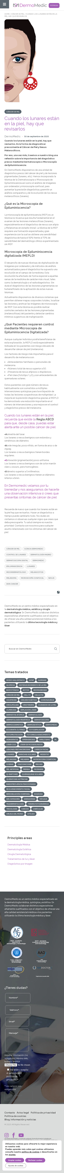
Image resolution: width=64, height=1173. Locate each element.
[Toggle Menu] (4, 4)
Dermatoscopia (41, 720)
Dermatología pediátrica (18, 720)
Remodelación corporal (18, 794)
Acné (31, 680)
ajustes (12, 1154)
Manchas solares (27, 754)
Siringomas (29, 799)
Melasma (25, 759)
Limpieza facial (41, 749)
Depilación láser (28, 710)
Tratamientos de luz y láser (21, 859)
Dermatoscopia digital (17, 560)
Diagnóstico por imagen (19, 863)
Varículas (38, 809)
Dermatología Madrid (41, 555)
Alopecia (10, 685)
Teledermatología (15, 804)
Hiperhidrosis (28, 740)
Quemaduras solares (32, 774)
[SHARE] (57, 592)
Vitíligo (31, 814)
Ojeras (9, 764)
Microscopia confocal (44, 759)
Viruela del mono (14, 814)
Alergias (42, 680)
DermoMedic (12, 136)
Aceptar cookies (14, 1160)
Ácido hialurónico (15, 680)
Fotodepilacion (36, 730)
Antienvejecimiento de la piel (33, 685)
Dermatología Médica (18, 844)
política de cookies (30, 1151)
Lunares (31, 566)
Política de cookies (15, 1116)
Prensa (26, 769)
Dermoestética (34, 725)
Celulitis (39, 695)
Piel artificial (12, 769)
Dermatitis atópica (15, 715)
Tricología (11, 809)
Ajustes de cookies (15, 1165)
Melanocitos (37, 572)
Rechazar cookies (35, 1160)
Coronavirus (47, 700)
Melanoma (11, 578)
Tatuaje (43, 799)
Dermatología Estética (19, 849)
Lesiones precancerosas (18, 749)
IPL (55, 740)
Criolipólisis (12, 705)
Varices (25, 809)
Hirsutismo (44, 740)
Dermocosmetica (14, 725)
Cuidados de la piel (47, 705)
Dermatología (35, 715)
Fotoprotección (14, 735)
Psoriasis (38, 769)
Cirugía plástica (29, 700)
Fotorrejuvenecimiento (38, 735)
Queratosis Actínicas (17, 779)
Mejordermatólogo (16, 572)
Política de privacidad (43, 1112)
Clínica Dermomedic (33, 549)
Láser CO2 (11, 744)
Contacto (9, 1112)
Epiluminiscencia (14, 566)
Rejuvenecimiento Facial (18, 789)
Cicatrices (11, 700)
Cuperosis (11, 710)
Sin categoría (13, 799)
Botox (26, 690)
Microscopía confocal (32, 578)
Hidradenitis (12, 740)
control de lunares (16, 555)
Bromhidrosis (40, 690)
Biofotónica (12, 690)
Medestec (44, 754)
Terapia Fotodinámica (38, 804)
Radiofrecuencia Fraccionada (21, 784)
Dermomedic (38, 560)
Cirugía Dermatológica (19, 854)
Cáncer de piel (17, 14)
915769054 (54, 5)
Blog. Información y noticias (20, 1119)
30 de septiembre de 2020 (36, 136)
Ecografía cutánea (15, 730)
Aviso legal (23, 1112)
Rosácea (38, 794)
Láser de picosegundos (31, 744)
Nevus (51, 578)
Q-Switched (12, 774)
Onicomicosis (24, 764)
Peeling (39, 764)
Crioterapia (28, 705)
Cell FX (27, 695)
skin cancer (12, 584)
